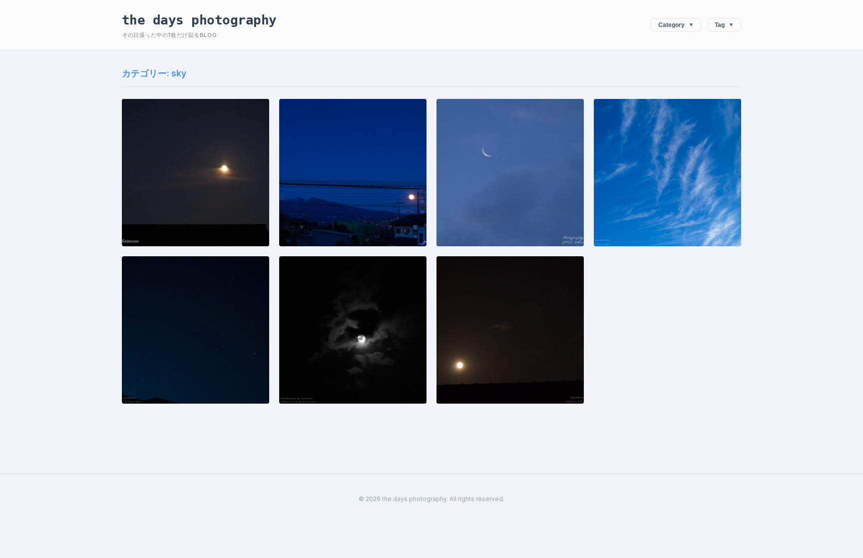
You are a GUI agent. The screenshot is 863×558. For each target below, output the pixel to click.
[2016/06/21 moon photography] (353, 330)
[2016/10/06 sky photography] (667, 172)
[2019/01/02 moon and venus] (510, 172)
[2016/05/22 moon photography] (510, 330)
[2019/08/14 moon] (195, 172)
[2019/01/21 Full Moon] (353, 172)
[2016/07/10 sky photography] (195, 330)
